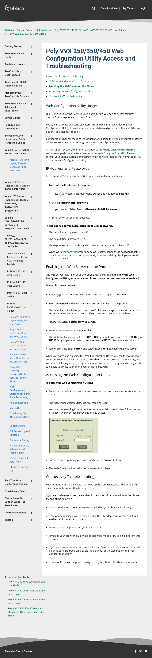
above (126, 507)
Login (143, 8)
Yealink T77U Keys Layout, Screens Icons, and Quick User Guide (19, 165)
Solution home (43, 30)
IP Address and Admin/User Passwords (71, 81)
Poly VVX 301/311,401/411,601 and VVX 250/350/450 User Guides (90, 30)
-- (10, 175)
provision (73, 252)
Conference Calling (19, 440)
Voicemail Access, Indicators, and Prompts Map (19, 449)
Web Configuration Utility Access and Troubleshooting (20, 392)
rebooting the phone (65, 527)
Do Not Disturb (17, 426)
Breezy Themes (24, 651)
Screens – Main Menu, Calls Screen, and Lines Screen (20, 358)
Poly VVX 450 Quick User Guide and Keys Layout (18, 346)
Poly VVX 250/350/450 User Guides (27, 33)
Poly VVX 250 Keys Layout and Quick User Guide (20, 321)
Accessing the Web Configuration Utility (71, 91)
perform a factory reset (74, 153)
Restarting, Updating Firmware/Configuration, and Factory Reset (20, 374)
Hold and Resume (19, 402)
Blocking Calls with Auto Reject (19, 460)
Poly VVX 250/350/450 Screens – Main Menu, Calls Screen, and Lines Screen (26, 612)
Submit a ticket (109, 8)
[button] (93, 8)
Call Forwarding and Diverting (20, 433)
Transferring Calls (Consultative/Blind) (19, 417)
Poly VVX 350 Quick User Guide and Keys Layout (18, 333)
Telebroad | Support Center (19, 30)
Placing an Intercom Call (20, 469)
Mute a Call (15, 408)
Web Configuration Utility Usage (67, 76)
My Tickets (129, 8)
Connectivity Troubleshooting (65, 96)
